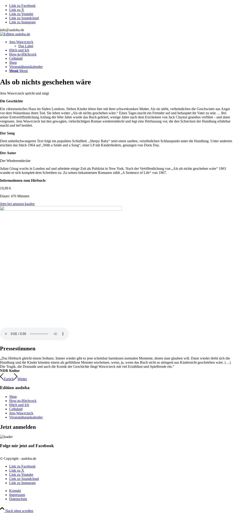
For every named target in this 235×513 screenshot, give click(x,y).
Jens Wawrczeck (21, 413)
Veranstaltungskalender (26, 417)
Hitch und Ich (19, 405)
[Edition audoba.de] (15, 34)
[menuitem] (122, 44)
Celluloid (15, 409)
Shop (13, 397)
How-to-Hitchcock (22, 401)
